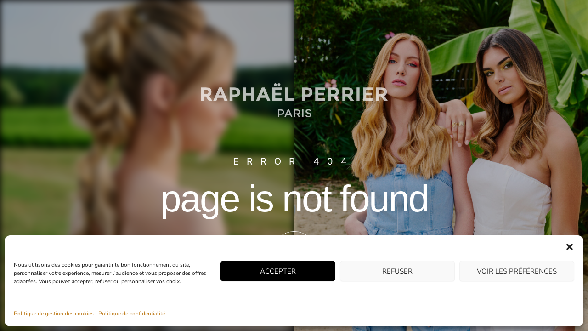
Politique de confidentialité (131, 313)
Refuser (397, 270)
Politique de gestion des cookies (54, 313)
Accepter (278, 270)
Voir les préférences (517, 270)
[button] (569, 246)
